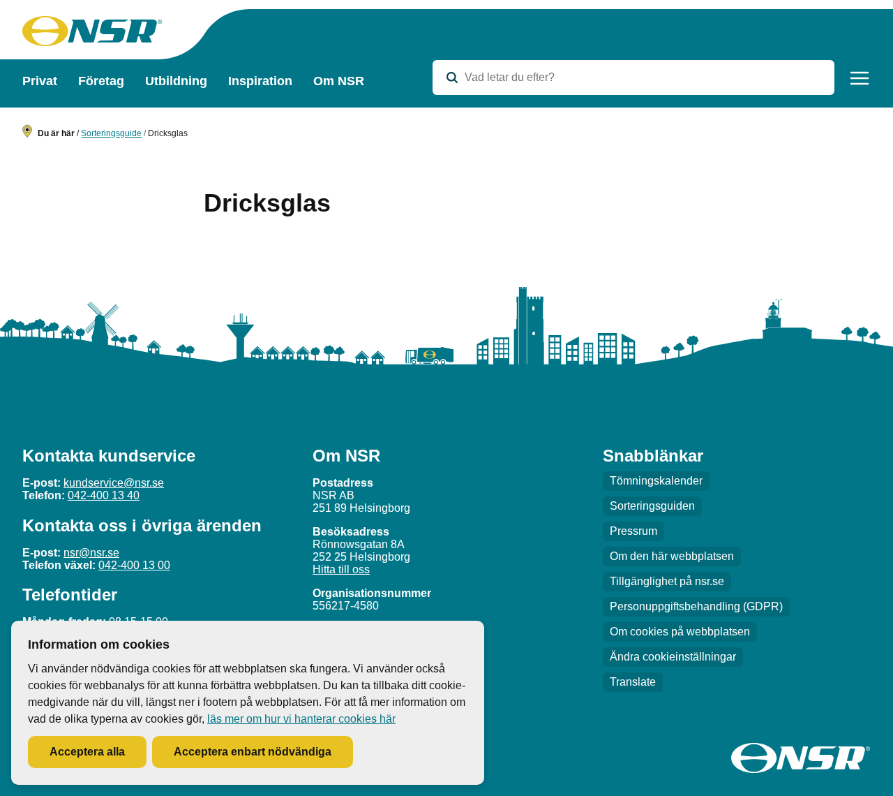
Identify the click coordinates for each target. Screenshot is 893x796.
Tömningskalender (656, 481)
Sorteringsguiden (652, 506)
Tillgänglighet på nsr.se (667, 581)
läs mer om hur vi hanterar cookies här (301, 719)
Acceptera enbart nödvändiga (252, 752)
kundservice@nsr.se (113, 483)
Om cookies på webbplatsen (680, 631)
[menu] (859, 78)
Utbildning (176, 81)
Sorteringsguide (111, 133)
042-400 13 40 (104, 495)
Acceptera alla (87, 752)
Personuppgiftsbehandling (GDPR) (696, 606)
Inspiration (260, 81)
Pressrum (633, 531)
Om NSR (338, 81)
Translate (633, 682)
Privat (39, 81)
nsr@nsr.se (91, 553)
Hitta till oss (341, 569)
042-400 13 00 (134, 565)
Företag (101, 81)
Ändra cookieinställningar (673, 657)
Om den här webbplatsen (672, 556)
